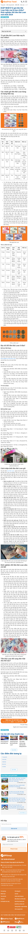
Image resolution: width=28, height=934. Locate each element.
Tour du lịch (3, 896)
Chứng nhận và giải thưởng (21, 906)
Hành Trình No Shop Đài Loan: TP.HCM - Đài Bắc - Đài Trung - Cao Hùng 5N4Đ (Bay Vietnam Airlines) (16, 806)
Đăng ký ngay (14, 848)
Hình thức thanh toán (19, 901)
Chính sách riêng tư (19, 896)
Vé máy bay (3, 891)
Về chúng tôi (17, 891)
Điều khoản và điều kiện (20, 898)
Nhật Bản (3, 761)
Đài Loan (22, 4)
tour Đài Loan (10, 471)
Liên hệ (16, 893)
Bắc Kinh (3, 764)
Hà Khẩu (3, 766)
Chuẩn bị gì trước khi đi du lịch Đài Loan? (14, 743)
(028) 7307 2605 (8, 867)
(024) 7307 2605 (17, 871)
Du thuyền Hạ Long (5, 901)
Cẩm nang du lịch (10, 4)
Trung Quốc (4, 757)
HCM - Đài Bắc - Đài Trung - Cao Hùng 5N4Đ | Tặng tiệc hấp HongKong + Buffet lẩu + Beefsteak (17, 780)
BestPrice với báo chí (19, 904)
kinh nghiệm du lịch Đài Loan (8, 358)
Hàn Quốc (3, 759)
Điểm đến (17, 4)
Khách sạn (3, 893)
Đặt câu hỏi (14, 828)
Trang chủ (3, 4)
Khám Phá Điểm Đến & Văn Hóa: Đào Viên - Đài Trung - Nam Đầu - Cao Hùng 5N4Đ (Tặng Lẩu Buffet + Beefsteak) (17, 800)
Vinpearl (3, 898)
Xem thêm (14, 750)
